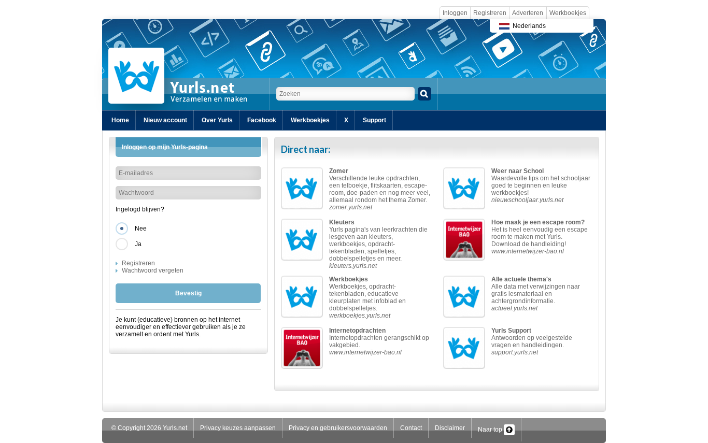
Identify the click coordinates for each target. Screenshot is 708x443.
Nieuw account (165, 120)
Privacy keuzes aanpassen (238, 428)
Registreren (489, 13)
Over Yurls (217, 120)
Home (120, 120)
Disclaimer (450, 428)
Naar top (491, 429)
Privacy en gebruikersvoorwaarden (338, 428)
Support (374, 120)
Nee (141, 228)
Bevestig (188, 293)
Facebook (261, 120)
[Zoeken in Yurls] (424, 94)
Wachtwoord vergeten (152, 270)
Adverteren (527, 13)
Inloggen (455, 13)
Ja (138, 244)
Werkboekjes (567, 13)
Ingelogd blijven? (140, 209)
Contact (411, 428)
